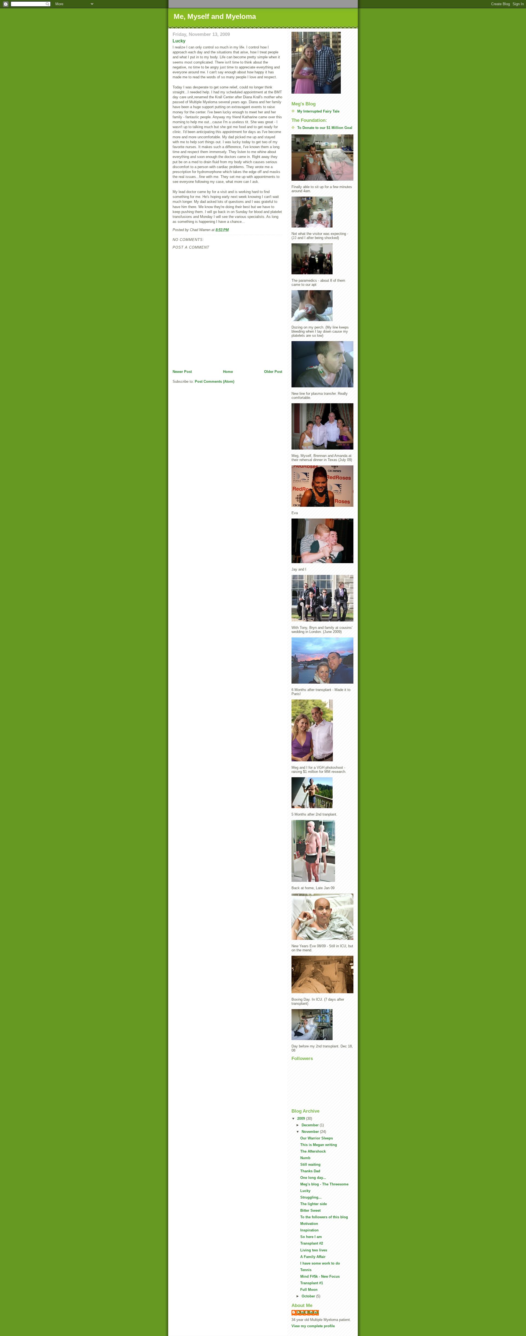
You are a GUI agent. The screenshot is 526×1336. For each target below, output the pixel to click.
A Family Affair (312, 1257)
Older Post (273, 372)
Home (228, 372)
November (311, 1132)
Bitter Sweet (310, 1210)
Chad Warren (308, 1312)
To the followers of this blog (324, 1217)
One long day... (313, 1178)
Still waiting (310, 1164)
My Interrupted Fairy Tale (318, 111)
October (309, 1296)
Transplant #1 (311, 1283)
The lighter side (313, 1204)
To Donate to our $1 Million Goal (324, 128)
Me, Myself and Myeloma (215, 16)
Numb (305, 1158)
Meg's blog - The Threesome (324, 1184)
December (311, 1125)
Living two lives (313, 1250)
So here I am (311, 1237)
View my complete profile (313, 1326)
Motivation (309, 1224)
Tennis (305, 1270)
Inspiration (309, 1230)
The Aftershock (313, 1151)
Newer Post (182, 372)
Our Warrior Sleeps (316, 1138)
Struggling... (311, 1197)
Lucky (179, 41)
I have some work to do (320, 1263)
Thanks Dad (310, 1171)
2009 (301, 1118)
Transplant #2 (311, 1243)
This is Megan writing (318, 1145)
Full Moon (309, 1290)
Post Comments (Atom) (214, 381)
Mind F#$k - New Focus (320, 1276)
